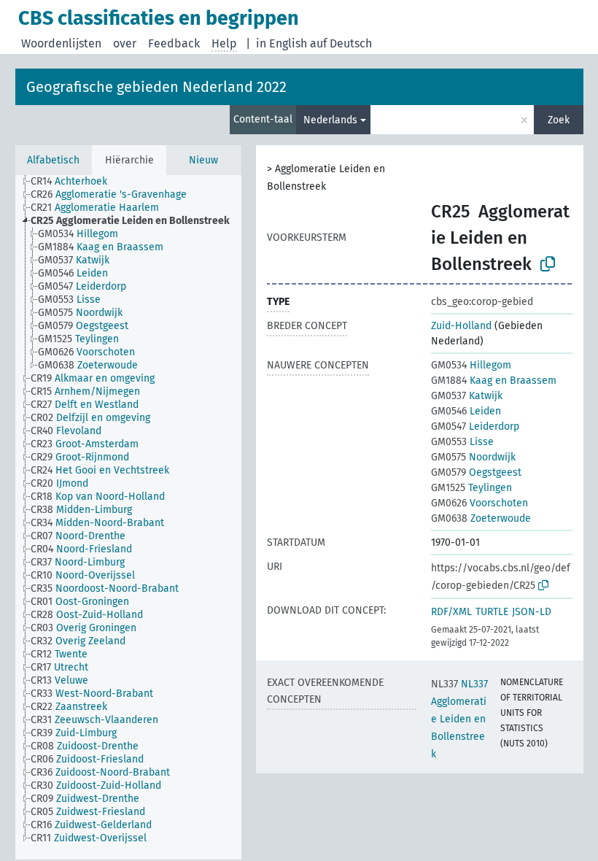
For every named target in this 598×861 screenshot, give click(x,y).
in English (281, 43)
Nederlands (330, 120)
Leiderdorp (475, 426)
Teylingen (471, 488)
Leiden (466, 411)
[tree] (128, 517)
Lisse (462, 442)
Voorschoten (479, 503)
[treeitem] (75, 181)
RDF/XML (451, 612)
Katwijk (466, 396)
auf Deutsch (341, 43)
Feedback (174, 43)
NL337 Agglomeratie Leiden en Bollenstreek (459, 719)
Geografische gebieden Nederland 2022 (156, 87)
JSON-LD (531, 612)
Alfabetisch (53, 160)
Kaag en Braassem (493, 380)
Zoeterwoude (481, 518)
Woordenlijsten (61, 43)
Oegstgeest (476, 472)
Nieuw (203, 160)
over (124, 43)
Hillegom (471, 365)
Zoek (559, 120)
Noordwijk (473, 457)
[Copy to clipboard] (547, 264)
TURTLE (491, 612)
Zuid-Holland (461, 326)
